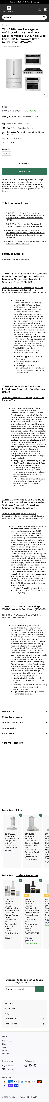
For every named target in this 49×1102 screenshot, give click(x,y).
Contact (5, 1053)
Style (4, 1047)
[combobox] (24, 17)
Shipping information (12, 722)
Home (4, 25)
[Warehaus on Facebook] (30, 1065)
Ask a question (9, 728)
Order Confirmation (12, 717)
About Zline (8, 733)
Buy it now (24, 171)
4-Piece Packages (27, 875)
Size (4, 1044)
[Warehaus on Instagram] (25, 1065)
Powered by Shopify (28, 1097)
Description (8, 711)
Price (4, 107)
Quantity (6, 149)
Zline (19, 810)
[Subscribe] (39, 989)
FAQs (4, 1050)
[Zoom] (45, 94)
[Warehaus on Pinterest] (35, 1065)
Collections (7, 1041)
